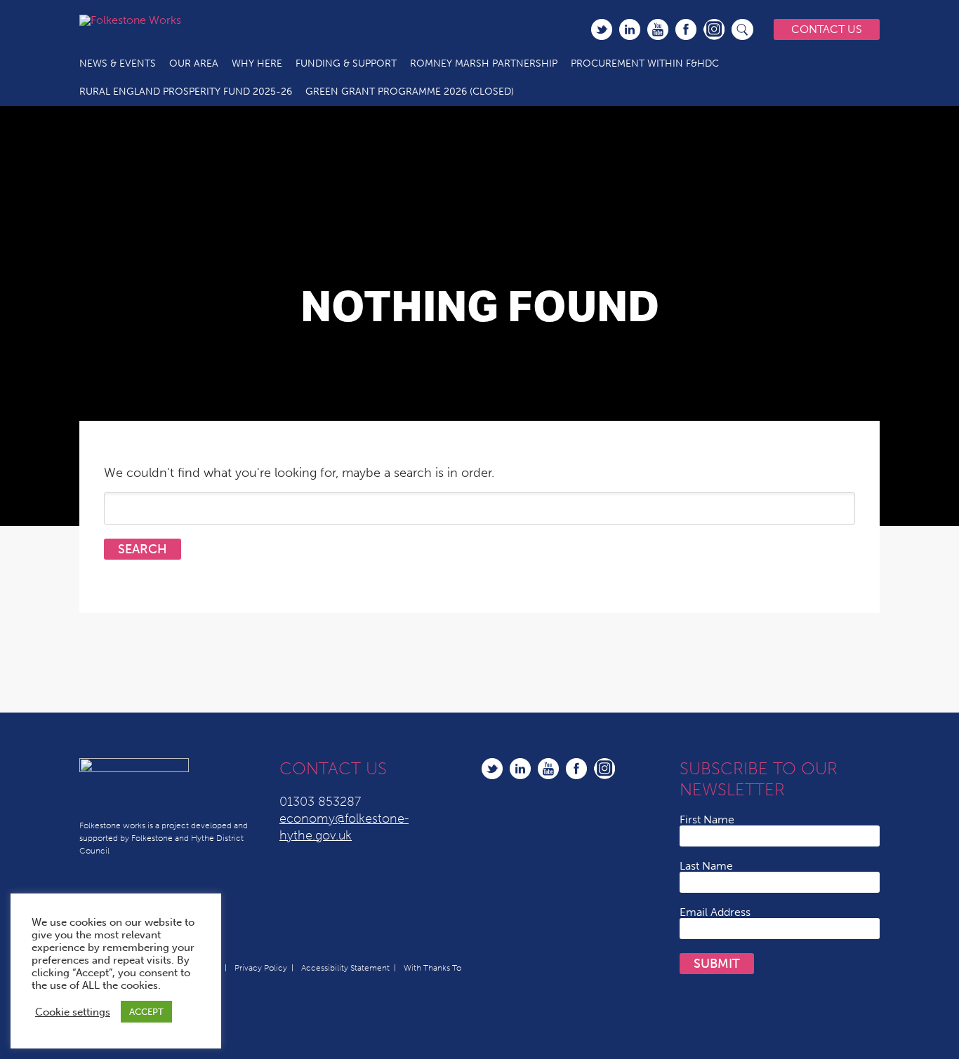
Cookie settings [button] (72, 1012)
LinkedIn (629, 29)
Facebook (685, 29)
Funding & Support (346, 63)
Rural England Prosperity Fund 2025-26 (185, 91)
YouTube (657, 29)
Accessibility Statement (345, 968)
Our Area (193, 63)
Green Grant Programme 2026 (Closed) (409, 91)
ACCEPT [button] (146, 1011)
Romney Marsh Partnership (483, 63)
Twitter (601, 29)
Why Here (257, 63)
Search (743, 29)
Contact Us (826, 29)
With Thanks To (432, 968)
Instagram (714, 29)
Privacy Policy (260, 968)
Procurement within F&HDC (645, 63)
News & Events (117, 63)
